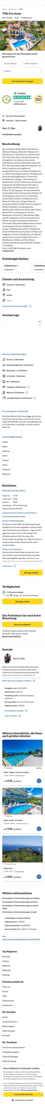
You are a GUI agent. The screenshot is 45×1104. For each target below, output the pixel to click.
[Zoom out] (40, 325)
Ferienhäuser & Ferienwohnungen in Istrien (20, 902)
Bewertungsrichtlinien (11, 636)
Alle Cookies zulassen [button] (23, 1094)
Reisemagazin (8, 1026)
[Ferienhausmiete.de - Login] (31, 3)
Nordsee (6, 956)
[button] (36, 3)
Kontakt (6, 1035)
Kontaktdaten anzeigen (11, 134)
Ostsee (5, 961)
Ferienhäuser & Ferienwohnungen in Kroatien (21, 898)
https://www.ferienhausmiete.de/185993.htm (21, 939)
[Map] (22, 334)
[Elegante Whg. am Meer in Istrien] (22, 849)
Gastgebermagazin (10, 1052)
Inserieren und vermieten (13, 1047)
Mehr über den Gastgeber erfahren (16, 681)
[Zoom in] (40, 321)
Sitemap (6, 975)
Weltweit (6, 970)
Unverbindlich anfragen (22, 81)
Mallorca (6, 965)
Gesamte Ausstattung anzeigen (15, 306)
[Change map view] (5, 322)
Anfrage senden (31, 572)
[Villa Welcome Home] (22, 801)
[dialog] (23, 1084)
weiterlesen (7, 566)
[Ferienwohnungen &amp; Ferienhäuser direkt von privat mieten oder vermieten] (4, 3)
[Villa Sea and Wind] (22, 753)
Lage (29, 416)
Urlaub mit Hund (23, 918)
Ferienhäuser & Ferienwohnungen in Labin (19, 912)
